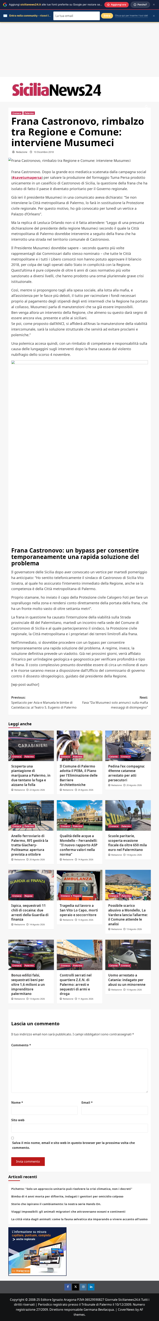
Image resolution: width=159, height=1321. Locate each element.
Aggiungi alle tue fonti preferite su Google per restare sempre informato (64, 4)
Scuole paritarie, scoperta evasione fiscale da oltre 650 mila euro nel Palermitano (127, 843)
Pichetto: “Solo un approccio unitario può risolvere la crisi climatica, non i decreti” (71, 1189)
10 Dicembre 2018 (44, 152)
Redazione (21, 152)
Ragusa (28, 895)
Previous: (44, 702)
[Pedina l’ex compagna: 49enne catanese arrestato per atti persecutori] (128, 746)
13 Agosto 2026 (85, 919)
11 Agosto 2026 (85, 998)
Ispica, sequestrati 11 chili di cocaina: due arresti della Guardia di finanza (29, 912)
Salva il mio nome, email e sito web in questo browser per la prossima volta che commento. (73, 1145)
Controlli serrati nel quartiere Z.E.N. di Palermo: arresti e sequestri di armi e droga (76, 984)
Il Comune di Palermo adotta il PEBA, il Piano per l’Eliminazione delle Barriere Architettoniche (79, 775)
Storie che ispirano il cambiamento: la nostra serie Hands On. (56, 1204)
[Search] (146, 106)
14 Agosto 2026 (85, 859)
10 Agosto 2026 (134, 989)
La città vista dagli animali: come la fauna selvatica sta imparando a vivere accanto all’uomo (79, 1219)
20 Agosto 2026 (85, 789)
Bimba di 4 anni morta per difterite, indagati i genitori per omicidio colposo (67, 1196)
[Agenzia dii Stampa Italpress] (37, 1251)
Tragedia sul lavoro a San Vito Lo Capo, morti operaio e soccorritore (79, 910)
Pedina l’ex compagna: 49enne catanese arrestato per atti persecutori (126, 773)
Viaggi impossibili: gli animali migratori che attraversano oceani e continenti (68, 1211)
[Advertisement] (79, 49)
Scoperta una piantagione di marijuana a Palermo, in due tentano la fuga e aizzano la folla (30, 775)
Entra (107, 15)
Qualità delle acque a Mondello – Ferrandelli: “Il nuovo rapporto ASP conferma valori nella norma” (79, 845)
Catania (113, 756)
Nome (17, 1102)
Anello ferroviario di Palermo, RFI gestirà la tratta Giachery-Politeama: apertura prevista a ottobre (29, 845)
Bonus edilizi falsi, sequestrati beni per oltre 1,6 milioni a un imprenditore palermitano (28, 984)
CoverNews (126, 1309)
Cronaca (16, 113)
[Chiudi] (154, 5)
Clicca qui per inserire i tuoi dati (131, 15)
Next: (115, 702)
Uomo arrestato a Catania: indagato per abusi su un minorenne (126, 980)
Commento (21, 1045)
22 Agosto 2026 (37, 789)
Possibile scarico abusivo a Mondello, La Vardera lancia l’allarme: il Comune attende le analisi (128, 914)
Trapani (77, 895)
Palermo (29, 113)
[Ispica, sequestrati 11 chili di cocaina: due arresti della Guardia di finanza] (31, 885)
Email (87, 1102)
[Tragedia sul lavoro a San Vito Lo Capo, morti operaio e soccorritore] (79, 885)
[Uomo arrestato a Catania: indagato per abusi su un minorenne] (128, 955)
